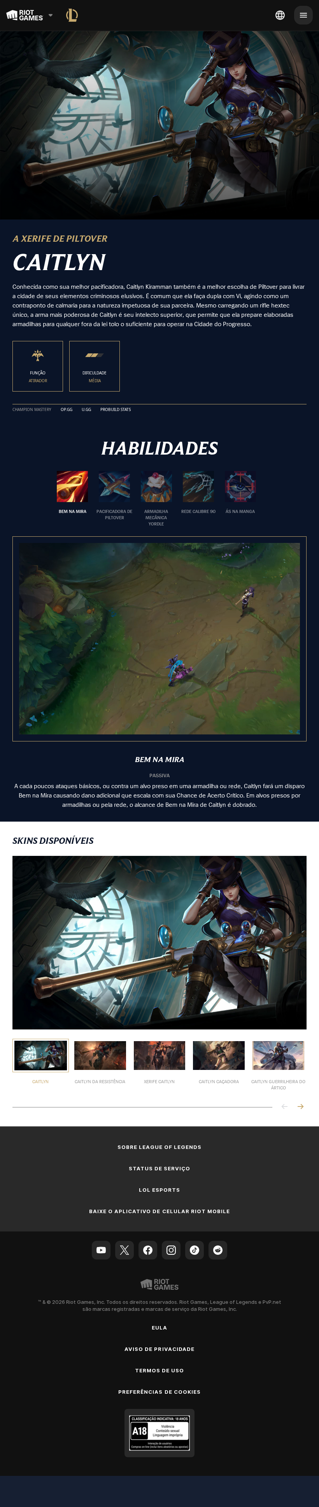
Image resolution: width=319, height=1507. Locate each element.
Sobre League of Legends (159, 1147)
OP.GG (66, 409)
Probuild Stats (115, 409)
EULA (159, 1327)
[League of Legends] (72, 15)
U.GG (86, 409)
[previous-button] (285, 1107)
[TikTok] (194, 1250)
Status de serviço (160, 1168)
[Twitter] (124, 1250)
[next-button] (300, 1107)
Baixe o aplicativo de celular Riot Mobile (159, 1211)
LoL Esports (159, 1190)
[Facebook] (147, 1250)
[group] (156, 499)
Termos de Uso (159, 1370)
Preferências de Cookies (159, 1392)
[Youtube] (101, 1250)
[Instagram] (171, 1250)
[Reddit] (218, 1250)
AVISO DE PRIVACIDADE (159, 1349)
